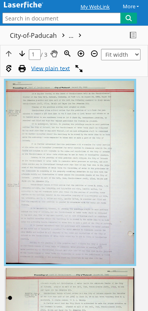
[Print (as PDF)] (22, 68)
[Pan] (54, 53)
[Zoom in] (81, 53)
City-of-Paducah (42, 35)
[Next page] (22, 53)
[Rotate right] (8, 68)
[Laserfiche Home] (33, 5)
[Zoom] (67, 53)
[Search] (128, 18)
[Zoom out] (94, 53)
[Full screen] (79, 68)
